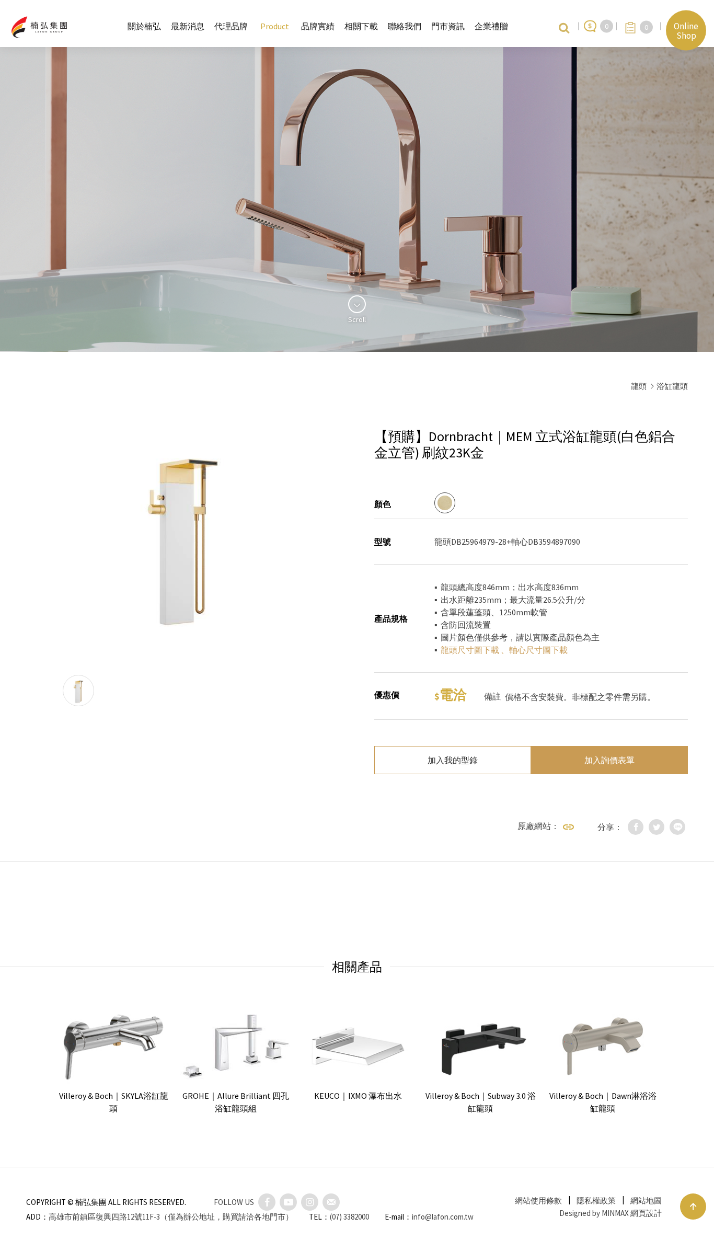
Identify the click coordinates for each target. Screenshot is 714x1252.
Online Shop (686, 30)
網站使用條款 (538, 1200)
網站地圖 (646, 1200)
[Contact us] (331, 1202)
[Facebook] (635, 827)
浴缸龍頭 (672, 386)
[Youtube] (288, 1202)
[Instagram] (309, 1202)
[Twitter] (656, 827)
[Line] (677, 827)
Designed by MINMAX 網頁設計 (610, 1213)
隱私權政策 (596, 1200)
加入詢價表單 (609, 760)
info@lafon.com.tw (443, 1217)
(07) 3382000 (349, 1217)
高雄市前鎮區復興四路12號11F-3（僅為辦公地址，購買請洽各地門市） (171, 1217)
